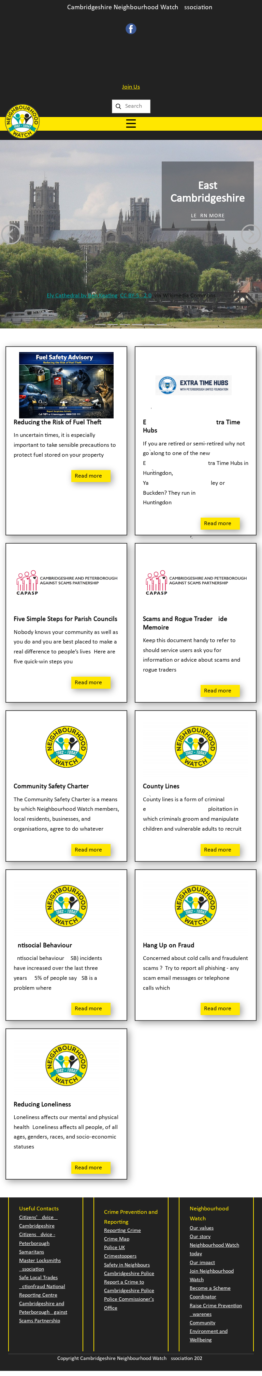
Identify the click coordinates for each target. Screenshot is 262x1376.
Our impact (202, 1262)
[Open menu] (131, 123)
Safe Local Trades (38, 1278)
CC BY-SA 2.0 (135, 296)
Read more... (91, 476)
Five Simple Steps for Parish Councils (65, 619)
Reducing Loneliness (42, 1104)
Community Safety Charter (51, 786)
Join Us (131, 87)
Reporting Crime (122, 1230)
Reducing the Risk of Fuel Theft (57, 422)
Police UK (114, 1247)
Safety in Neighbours (127, 1265)
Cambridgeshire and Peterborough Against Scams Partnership (43, 1312)
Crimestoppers (120, 1256)
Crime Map (116, 1239)
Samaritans (31, 1252)
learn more (208, 216)
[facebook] (131, 28)
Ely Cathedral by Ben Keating (82, 296)
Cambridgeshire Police (129, 1273)
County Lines (161, 786)
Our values (202, 1228)
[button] (11, 234)
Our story (200, 1236)
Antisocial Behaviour (43, 945)
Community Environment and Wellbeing (209, 1331)
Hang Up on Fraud (168, 945)
